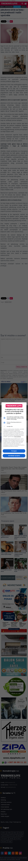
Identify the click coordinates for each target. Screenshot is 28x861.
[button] (14, 426)
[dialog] (14, 430)
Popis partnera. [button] (17, 436)
